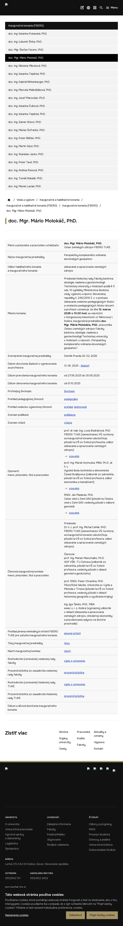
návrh (67, 651)
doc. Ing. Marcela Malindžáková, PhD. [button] (30, 90)
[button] (88, 8)
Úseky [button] (62, 748)
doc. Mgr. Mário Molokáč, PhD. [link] (24, 210)
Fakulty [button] (81, 744)
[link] (11, 7)
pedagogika (71, 399)
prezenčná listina (74, 672)
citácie (68, 422)
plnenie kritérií (72, 633)
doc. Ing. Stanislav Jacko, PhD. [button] (26, 154)
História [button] (63, 732)
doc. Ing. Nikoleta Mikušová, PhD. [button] (27, 65)
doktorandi (80, 407)
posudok (74, 456)
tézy (67, 643)
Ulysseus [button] (99, 742)
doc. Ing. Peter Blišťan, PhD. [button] (24, 138)
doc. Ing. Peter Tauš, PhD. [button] (23, 162)
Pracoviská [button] (83, 732)
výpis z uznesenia (74, 661)
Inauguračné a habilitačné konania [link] (59, 200)
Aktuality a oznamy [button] (100, 733)
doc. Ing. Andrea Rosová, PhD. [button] (26, 170)
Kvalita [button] (81, 738)
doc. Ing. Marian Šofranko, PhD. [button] (26, 130)
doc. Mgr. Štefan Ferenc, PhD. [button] (26, 49)
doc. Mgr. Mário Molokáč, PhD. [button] (26, 57)
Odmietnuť (75, 915)
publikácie (70, 415)
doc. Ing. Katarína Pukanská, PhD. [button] (27, 33)
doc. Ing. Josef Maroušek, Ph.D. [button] (26, 98)
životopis (69, 391)
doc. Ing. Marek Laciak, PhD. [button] (24, 186)
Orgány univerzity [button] (65, 740)
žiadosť (85, 365)
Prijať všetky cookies (102, 915)
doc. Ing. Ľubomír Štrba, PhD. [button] (25, 41)
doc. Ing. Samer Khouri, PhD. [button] (24, 122)
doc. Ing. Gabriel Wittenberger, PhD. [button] (29, 82)
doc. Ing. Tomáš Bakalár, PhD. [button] (25, 178)
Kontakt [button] (98, 748)
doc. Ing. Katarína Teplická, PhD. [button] (26, 74)
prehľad (68, 407)
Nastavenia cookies (17, 915)
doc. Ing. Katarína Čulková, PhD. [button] (26, 106)
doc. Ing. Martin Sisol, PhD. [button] (23, 146)
